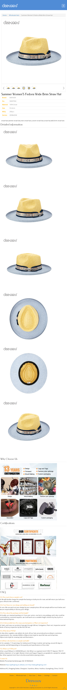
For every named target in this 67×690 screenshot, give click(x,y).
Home (5, 15)
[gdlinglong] (30, 685)
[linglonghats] (32, 685)
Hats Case (32, 675)
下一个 (63, 88)
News (40, 675)
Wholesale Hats (14, 15)
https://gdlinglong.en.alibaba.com (17, 665)
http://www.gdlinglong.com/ (37, 665)
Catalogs (47, 675)
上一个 (3, 88)
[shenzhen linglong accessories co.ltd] (34, 685)
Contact (54, 675)
